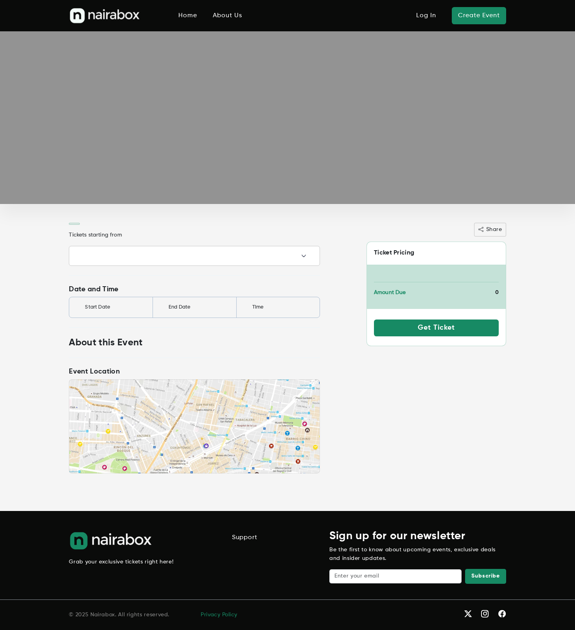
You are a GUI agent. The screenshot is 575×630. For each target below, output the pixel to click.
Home (187, 16)
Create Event (479, 16)
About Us (227, 16)
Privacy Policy (219, 614)
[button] (105, 15)
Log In (426, 16)
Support (244, 537)
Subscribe (485, 576)
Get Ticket (436, 327)
